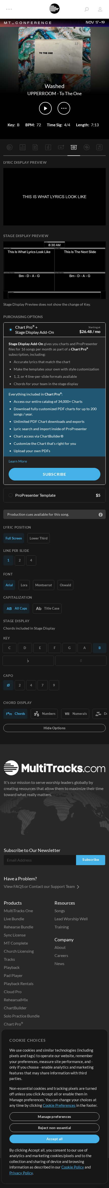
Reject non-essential (54, 1128)
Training (62, 926)
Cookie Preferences (59, 1105)
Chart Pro (13, 1024)
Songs (60, 910)
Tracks (9, 959)
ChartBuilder (15, 1007)
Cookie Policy (72, 1167)
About (60, 947)
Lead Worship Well (71, 918)
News (59, 963)
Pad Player (13, 975)
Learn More (18, 461)
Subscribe (54, 474)
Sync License (15, 934)
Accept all (54, 1139)
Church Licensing (19, 951)
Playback (12, 967)
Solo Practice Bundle (22, 1015)
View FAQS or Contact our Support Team (40, 886)
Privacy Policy (21, 1173)
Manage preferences (54, 1116)
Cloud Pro (13, 991)
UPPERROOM (41, 93)
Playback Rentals (18, 983)
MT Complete (16, 943)
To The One (70, 93)
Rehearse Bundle (18, 926)
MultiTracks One (18, 910)
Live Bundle (14, 918)
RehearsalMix (16, 999)
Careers (61, 955)
